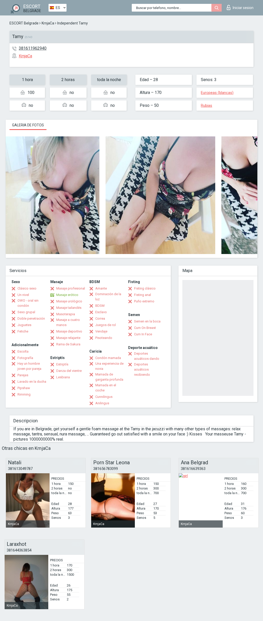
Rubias (206, 105)
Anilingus (102, 403)
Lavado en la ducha (31, 381)
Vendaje (101, 331)
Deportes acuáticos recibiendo (142, 369)
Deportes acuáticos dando (146, 356)
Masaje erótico (67, 295)
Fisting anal (142, 295)
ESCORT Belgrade (24, 23)
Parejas (22, 375)
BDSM (100, 306)
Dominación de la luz (108, 296)
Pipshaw (23, 388)
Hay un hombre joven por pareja (29, 366)
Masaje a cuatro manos (68, 322)
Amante (101, 288)
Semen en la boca (147, 321)
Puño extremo (144, 301)
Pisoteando (103, 338)
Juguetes (24, 325)
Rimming (24, 394)
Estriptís (62, 364)
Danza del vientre (69, 371)
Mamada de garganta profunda (109, 376)
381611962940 (32, 48)
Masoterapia (65, 314)
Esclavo (101, 312)
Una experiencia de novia (109, 366)
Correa (100, 318)
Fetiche (22, 331)
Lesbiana (63, 377)
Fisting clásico (145, 288)
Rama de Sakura (68, 344)
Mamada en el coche (105, 387)
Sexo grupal (26, 312)
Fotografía (25, 358)
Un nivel (23, 295)
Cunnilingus (103, 397)
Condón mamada (108, 358)
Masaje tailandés (68, 308)
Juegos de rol (105, 325)
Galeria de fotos (28, 125)
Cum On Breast (145, 328)
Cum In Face (143, 334)
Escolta (23, 351)
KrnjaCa (48, 23)
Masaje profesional (70, 288)
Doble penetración (31, 318)
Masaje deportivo (69, 331)
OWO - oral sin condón (28, 303)
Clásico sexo (26, 288)
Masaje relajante (68, 338)
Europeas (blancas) (217, 92)
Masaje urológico (69, 301)
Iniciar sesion (243, 8)
